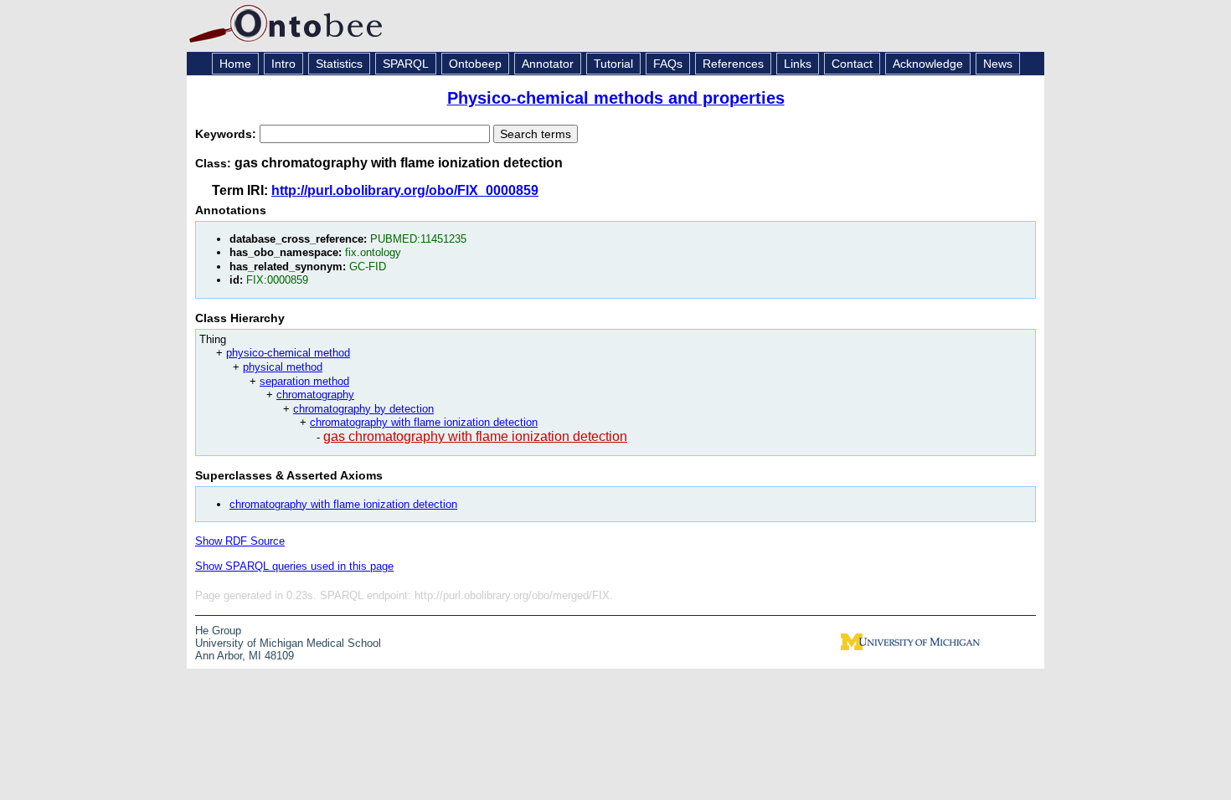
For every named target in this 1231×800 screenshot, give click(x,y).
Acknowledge (928, 63)
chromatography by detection (363, 409)
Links (797, 63)
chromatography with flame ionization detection (424, 422)
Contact (852, 63)
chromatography (315, 394)
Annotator (548, 63)
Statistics (339, 63)
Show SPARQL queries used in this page (294, 566)
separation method (304, 381)
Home (235, 63)
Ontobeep (475, 63)
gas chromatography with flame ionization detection (475, 436)
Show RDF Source (240, 541)
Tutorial (613, 63)
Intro (283, 63)
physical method (282, 367)
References (733, 63)
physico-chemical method (288, 352)
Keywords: (227, 134)
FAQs (667, 63)
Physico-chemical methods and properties (616, 98)
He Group (218, 630)
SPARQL (406, 63)
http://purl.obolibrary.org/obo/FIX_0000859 (404, 190)
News (997, 63)
